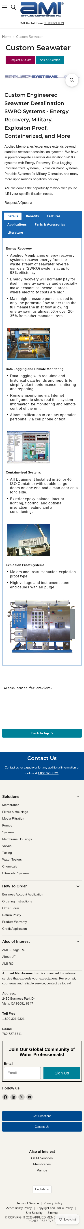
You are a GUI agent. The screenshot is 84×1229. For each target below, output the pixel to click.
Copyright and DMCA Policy (55, 1208)
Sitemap (52, 1212)
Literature (15, 232)
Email (8, 1063)
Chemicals (9, 866)
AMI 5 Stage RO (13, 950)
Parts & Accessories (50, 224)
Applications (17, 224)
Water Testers (12, 859)
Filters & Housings (15, 812)
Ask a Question (50, 60)
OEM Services (42, 1158)
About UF (9, 956)
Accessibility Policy (19, 1208)
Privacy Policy (53, 1203)
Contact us (12, 767)
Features (53, 216)
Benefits (32, 216)
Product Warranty (14, 921)
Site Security (34, 1212)
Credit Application (14, 928)
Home (6, 37)
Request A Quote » (18, 202)
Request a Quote (20, 60)
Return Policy (11, 915)
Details (12, 216)
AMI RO (7, 963)
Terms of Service (28, 1203)
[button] (71, 80)
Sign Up (62, 1073)
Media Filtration (13, 818)
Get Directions (42, 1116)
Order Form (10, 908)
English (40, 1189)
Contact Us (42, 1126)
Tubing (7, 852)
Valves (6, 846)
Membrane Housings (17, 839)
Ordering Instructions (17, 901)
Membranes (10, 805)
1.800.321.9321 (54, 23)
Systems (8, 832)
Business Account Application (22, 894)
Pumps (7, 825)
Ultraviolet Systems (15, 873)
